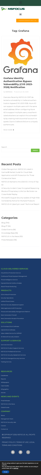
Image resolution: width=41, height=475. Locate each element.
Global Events (6, 230)
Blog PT (4, 226)
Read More (7, 130)
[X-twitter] (28, 452)
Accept (5, 472)
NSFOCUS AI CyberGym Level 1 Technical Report (20, 204)
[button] (20, 2)
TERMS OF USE (22, 442)
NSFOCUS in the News (10, 236)
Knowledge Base (8, 233)
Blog (3, 223)
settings (15, 468)
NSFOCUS (9, 92)
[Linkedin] (20, 452)
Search (4, 147)
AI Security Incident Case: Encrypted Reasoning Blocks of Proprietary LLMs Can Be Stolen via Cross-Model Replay (20, 191)
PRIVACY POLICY (8, 442)
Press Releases (7, 240)
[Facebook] (13, 452)
